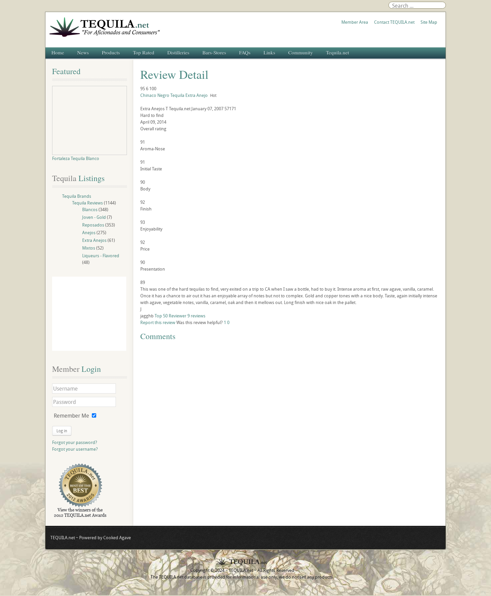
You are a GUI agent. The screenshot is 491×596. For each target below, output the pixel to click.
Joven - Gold (94, 217)
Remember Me (71, 415)
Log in (61, 430)
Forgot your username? (75, 449)
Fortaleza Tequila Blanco (75, 158)
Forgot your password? (74, 442)
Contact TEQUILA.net (394, 22)
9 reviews (196, 316)
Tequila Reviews (87, 203)
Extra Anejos (94, 240)
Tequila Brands (76, 196)
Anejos (89, 233)
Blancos (90, 209)
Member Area (354, 22)
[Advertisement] (89, 314)
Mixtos (88, 248)
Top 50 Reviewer (170, 316)
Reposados (93, 225)
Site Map (429, 22)
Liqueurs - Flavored (100, 256)
